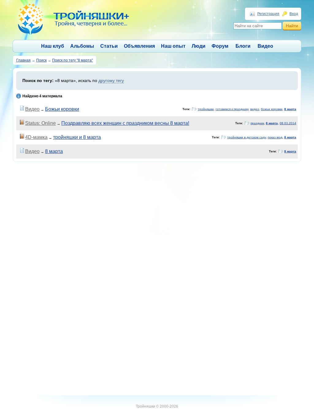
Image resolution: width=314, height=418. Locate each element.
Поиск (41, 60)
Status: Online (40, 123)
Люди (198, 46)
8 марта (290, 109)
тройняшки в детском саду (246, 137)
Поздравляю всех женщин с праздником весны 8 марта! (125, 123)
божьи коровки (271, 109)
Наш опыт (173, 46)
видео (254, 109)
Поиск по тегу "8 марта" (72, 60)
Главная (23, 60)
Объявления (139, 46)
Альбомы (82, 46)
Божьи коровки (62, 109)
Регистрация (268, 14)
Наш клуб (52, 46)
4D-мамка (36, 137)
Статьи (109, 46)
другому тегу (111, 80)
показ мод (275, 137)
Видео (265, 46)
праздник (257, 123)
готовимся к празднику (232, 109)
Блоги (243, 46)
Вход (293, 14)
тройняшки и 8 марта (77, 137)
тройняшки (206, 109)
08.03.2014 (288, 123)
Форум (220, 46)
